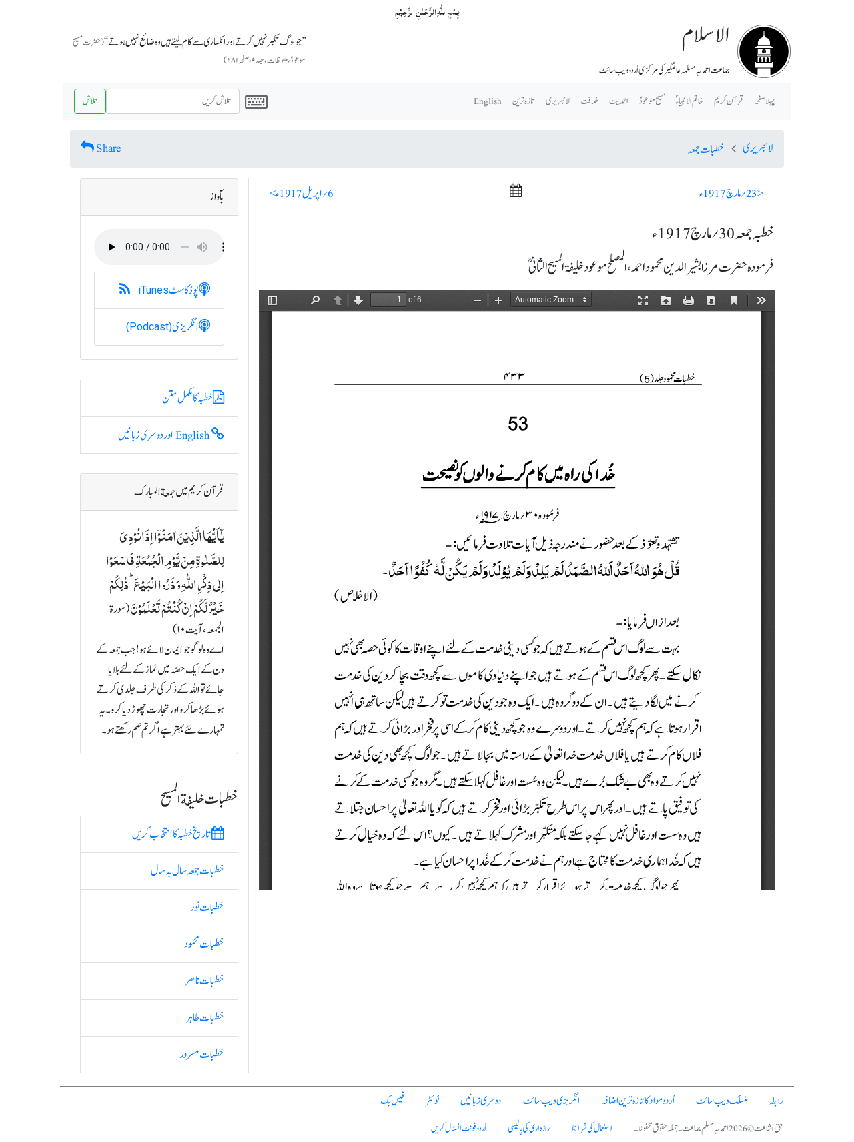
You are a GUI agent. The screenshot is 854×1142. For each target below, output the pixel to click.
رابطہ (776, 1101)
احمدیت (618, 101)
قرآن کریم (728, 101)
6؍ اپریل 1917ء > (302, 193)
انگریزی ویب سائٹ (551, 1101)
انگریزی (162, 327)
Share (108, 148)
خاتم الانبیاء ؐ (689, 101)
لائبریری (558, 101)
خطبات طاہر (204, 1018)
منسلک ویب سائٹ (722, 1101)
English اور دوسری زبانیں (164, 435)
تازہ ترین (523, 101)
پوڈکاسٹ (168, 290)
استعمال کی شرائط (591, 1128)
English (488, 101)
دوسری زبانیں (481, 1101)
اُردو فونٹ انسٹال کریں (458, 1128)
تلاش (90, 101)
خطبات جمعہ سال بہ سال (187, 871)
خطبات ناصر (204, 981)
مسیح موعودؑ (652, 101)
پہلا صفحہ (764, 101)
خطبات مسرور (201, 1054)
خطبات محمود (204, 944)
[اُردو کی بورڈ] (256, 101)
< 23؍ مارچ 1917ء (731, 193)
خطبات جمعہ (706, 149)
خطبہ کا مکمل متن (187, 398)
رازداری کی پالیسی (529, 1128)
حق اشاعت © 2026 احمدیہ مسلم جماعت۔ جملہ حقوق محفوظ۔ (708, 1128)
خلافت (589, 101)
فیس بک (392, 1101)
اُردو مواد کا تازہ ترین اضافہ (638, 1101)
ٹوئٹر (432, 1101)
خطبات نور (207, 907)
